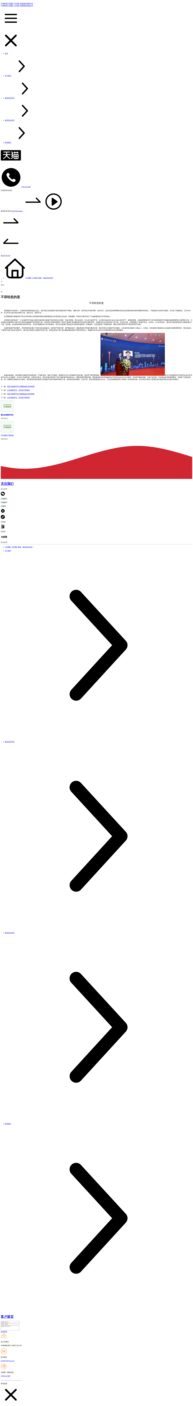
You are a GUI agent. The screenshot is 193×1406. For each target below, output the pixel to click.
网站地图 (26, 1380)
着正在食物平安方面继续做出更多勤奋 (21, 386)
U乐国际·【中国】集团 (33, 278)
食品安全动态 (5, 255)
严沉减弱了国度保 (7, 435)
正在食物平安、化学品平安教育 (18, 390)
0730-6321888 (26, 187)
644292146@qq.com (7, 1361)
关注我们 (7, 483)
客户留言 (7, 1316)
